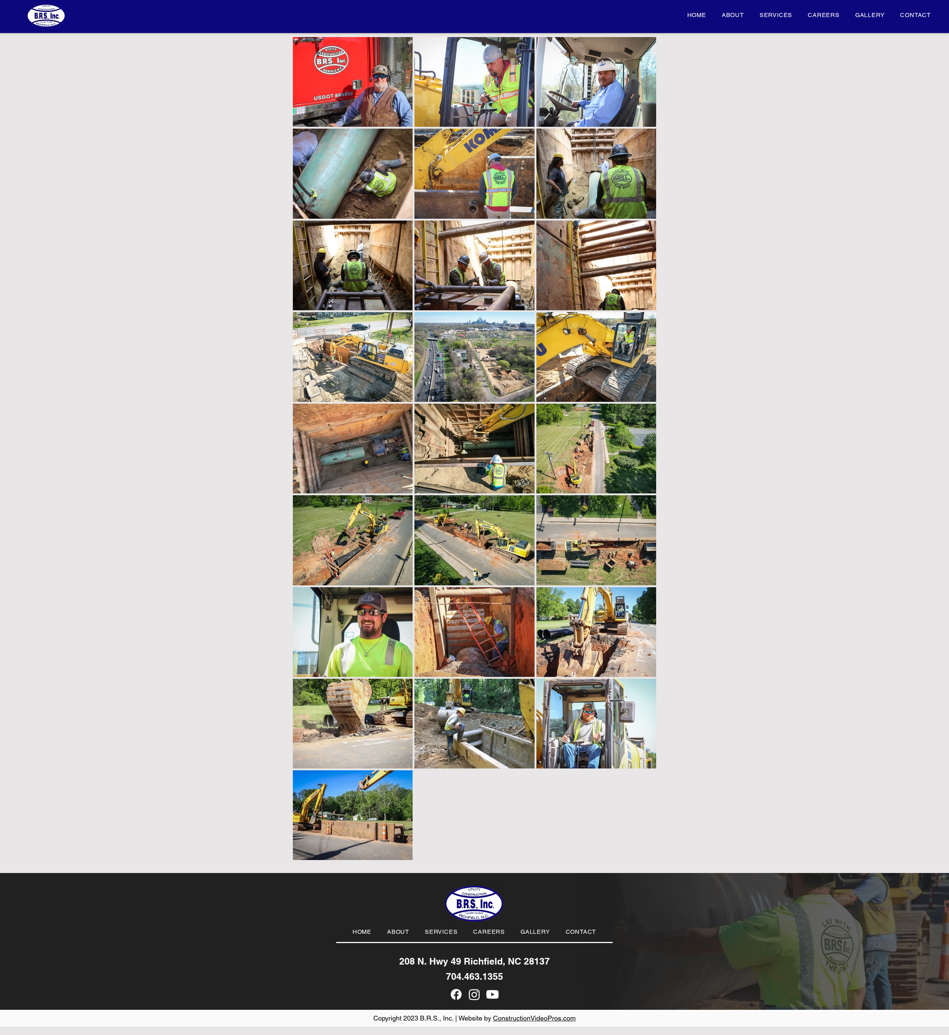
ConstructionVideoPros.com (534, 1018)
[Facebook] (456, 994)
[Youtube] (492, 994)
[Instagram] (474, 994)
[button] (776, 15)
